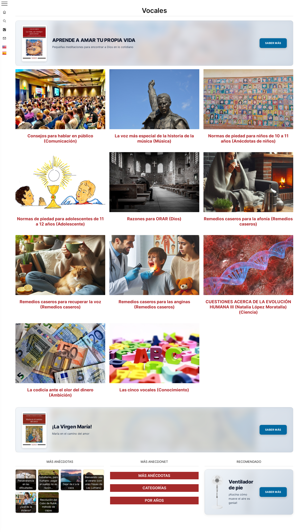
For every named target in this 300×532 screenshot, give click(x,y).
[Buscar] (4, 20)
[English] (4, 47)
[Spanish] (4, 53)
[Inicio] (4, 12)
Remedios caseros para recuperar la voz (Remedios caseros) (60, 304)
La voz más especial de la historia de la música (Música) (154, 138)
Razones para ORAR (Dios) (154, 218)
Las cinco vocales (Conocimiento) (154, 389)
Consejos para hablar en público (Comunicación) (60, 138)
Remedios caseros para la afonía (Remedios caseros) (248, 221)
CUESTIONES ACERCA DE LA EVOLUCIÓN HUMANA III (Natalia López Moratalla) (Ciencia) (248, 307)
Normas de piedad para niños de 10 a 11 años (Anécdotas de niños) (248, 138)
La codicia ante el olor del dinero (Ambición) (60, 392)
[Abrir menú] (4, 4)
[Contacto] (4, 38)
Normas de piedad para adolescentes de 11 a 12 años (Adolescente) (60, 221)
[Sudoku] (4, 29)
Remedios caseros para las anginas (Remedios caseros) (154, 304)
